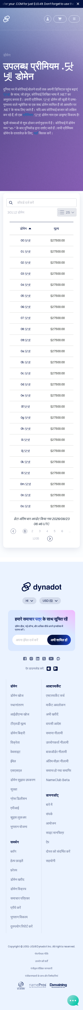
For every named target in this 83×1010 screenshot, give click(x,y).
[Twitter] (44, 658)
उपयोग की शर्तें (41, 961)
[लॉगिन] (47, 19)
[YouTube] (51, 658)
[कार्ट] (60, 19)
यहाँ (36, 133)
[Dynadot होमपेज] (6, 19)
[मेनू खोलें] (74, 19)
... (70, 531)
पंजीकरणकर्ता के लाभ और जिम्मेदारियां (41, 975)
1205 (35, 538)
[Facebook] (25, 658)
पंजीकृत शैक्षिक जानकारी (41, 968)
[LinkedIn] (37, 658)
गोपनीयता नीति (41, 953)
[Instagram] (31, 658)
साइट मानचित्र (55, 832)
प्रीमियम (28, 115)
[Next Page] (50, 538)
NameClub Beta (58, 780)
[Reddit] (58, 658)
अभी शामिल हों (59, 640)
